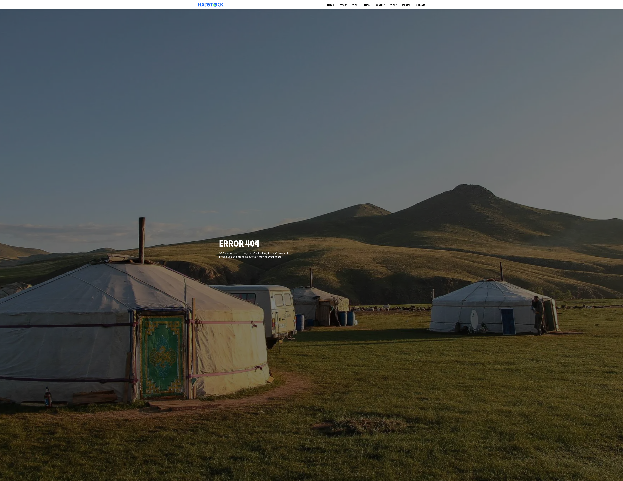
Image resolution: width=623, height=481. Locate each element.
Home (330, 4)
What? (343, 4)
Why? (355, 4)
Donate (406, 4)
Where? (380, 4)
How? (367, 4)
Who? (393, 4)
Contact (420, 4)
